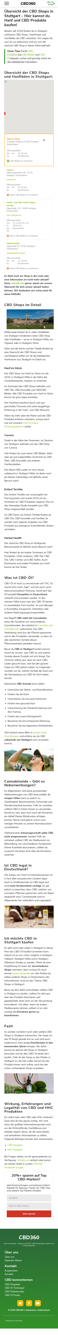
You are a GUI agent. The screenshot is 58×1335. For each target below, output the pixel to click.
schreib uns (17, 283)
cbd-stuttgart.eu (14, 215)
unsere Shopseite (21, 973)
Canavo (10, 170)
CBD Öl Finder (12, 1295)
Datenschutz (44, 1310)
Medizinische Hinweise (14, 1321)
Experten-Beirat (13, 1260)
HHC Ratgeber (15, 1149)
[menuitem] (8, 3)
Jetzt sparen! (29, 1213)
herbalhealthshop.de (16, 253)
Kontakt (9, 1274)
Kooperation (11, 1270)
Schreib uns (23, 1160)
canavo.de (11, 179)
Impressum (31, 1310)
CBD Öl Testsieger (15, 1287)
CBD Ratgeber (15, 1145)
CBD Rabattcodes (14, 1291)
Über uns (9, 1256)
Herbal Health (13, 243)
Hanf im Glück (13, 139)
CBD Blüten (28, 54)
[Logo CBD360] (28, 3)
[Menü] (8, 3)
